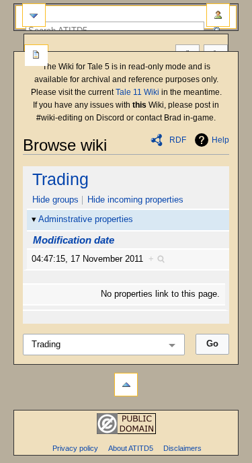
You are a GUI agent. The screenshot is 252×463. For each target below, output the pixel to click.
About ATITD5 (130, 448)
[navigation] (34, 15)
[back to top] (126, 384)
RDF (177, 140)
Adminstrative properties (85, 219)
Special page (36, 56)
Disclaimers (182, 448)
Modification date (73, 240)
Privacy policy (75, 448)
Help (220, 140)
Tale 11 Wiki (137, 92)
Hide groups (55, 200)
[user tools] (218, 15)
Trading (60, 179)
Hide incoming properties (135, 200)
